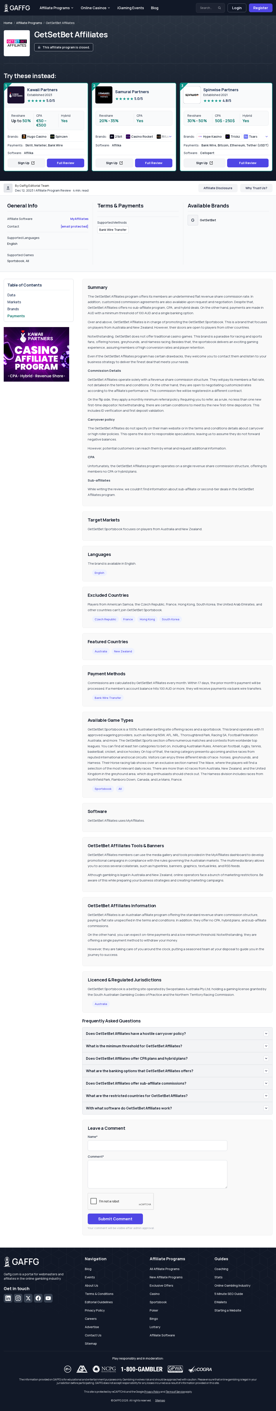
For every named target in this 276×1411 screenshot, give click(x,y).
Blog (154, 7)
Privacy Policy (95, 1310)
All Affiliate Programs (165, 1269)
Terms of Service (175, 1392)
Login (237, 7)
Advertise (92, 1327)
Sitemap (91, 1343)
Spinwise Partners (220, 89)
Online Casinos (93, 7)
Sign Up (23, 163)
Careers (91, 1319)
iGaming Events (130, 7)
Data (11, 295)
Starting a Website (227, 1310)
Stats (218, 1277)
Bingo (154, 1319)
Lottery (155, 1327)
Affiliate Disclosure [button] (218, 188)
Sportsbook (103, 789)
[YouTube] (48, 1298)
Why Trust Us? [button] (256, 188)
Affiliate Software (162, 1335)
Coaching (221, 1269)
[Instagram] (18, 1298)
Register (260, 7)
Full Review (65, 163)
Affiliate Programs (55, 7)
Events (90, 1277)
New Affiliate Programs (166, 1277)
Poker (154, 1310)
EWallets (220, 1302)
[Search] (219, 8)
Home (8, 23)
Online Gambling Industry (232, 1285)
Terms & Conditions (99, 1294)
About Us (91, 1285)
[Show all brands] (165, 137)
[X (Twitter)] (28, 1298)
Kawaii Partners (42, 89)
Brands (13, 309)
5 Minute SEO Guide (228, 1294)
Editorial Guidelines (99, 1302)
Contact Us (93, 1335)
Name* (93, 1137)
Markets (14, 302)
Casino (155, 1294)
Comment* (96, 1156)
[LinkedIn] (8, 1298)
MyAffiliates (79, 219)
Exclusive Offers (161, 1285)
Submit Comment (115, 1218)
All (120, 789)
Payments (16, 316)
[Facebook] (38, 1298)
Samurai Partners (132, 91)
